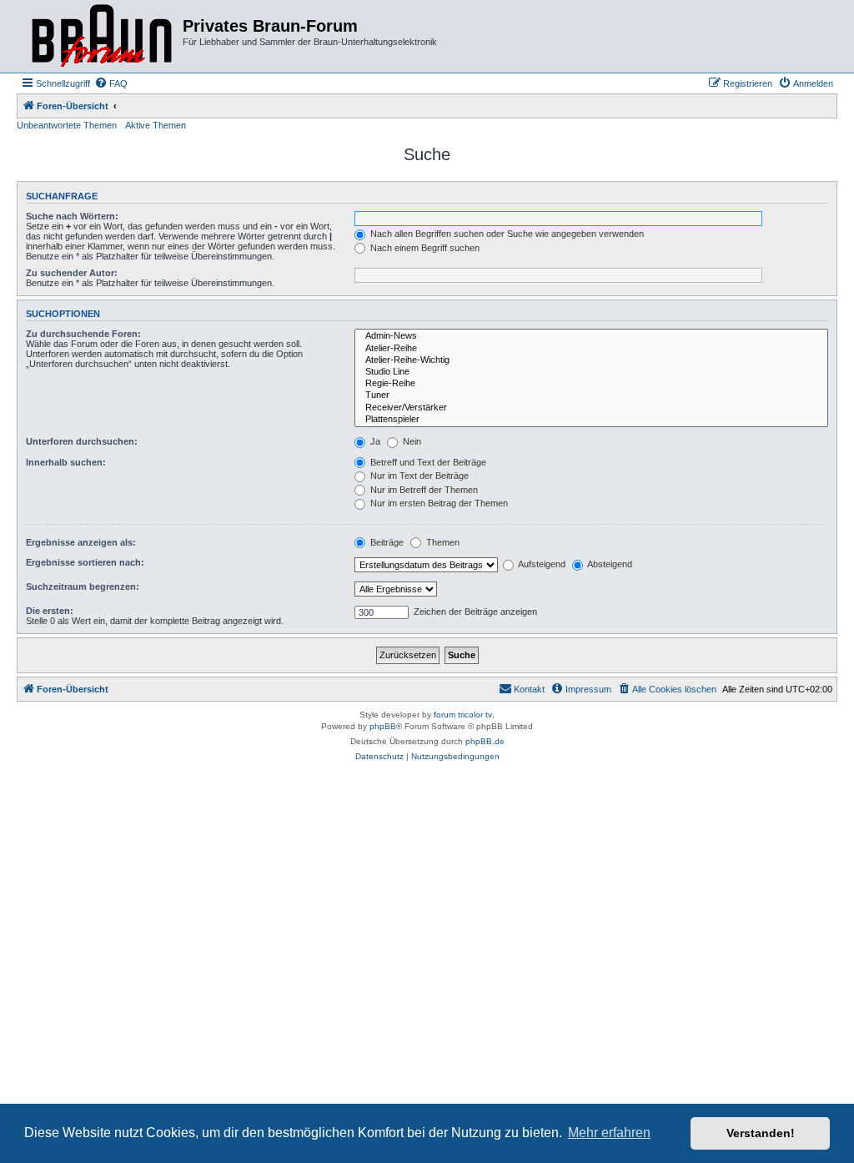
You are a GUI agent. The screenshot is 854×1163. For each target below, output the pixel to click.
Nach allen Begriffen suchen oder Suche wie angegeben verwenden (506, 234)
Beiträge (386, 542)
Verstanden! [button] (760, 1133)
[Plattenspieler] (591, 419)
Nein (410, 441)
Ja (374, 441)
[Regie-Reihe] (591, 384)
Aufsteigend (540, 564)
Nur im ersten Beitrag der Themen (438, 503)
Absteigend (608, 564)
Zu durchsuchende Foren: (83, 334)
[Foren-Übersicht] (102, 36)
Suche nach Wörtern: (72, 216)
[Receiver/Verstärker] (591, 408)
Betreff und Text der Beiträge (427, 462)
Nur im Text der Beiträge (418, 476)
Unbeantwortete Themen (67, 125)
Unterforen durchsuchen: (82, 441)
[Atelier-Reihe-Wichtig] (591, 360)
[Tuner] (591, 395)
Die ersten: (49, 611)
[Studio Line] (591, 372)
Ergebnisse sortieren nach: (85, 562)
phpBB (382, 726)
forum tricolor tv (463, 714)
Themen (442, 542)
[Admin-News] (591, 336)
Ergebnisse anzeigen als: (81, 542)
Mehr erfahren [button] (609, 1132)
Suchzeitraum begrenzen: (82, 587)
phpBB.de (485, 741)
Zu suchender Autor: (72, 273)
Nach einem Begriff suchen (424, 248)
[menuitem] (111, 83)
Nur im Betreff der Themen (423, 490)
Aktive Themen (155, 125)
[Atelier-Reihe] (591, 349)
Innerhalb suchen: (66, 462)
